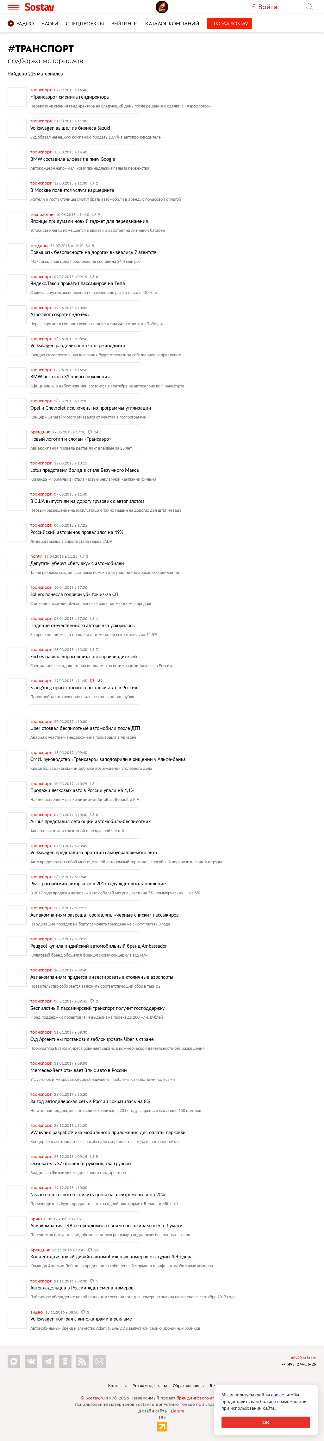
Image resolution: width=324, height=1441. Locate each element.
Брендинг (40, 431)
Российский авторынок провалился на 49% (76, 532)
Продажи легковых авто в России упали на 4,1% (82, 790)
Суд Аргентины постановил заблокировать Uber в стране (92, 1039)
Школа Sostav (229, 23)
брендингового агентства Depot (210, 1398)
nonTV (36, 556)
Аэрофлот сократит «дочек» (60, 314)
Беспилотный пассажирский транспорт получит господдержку (97, 1008)
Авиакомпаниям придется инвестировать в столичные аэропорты (101, 977)
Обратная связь (188, 1386)
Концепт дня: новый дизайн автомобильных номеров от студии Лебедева (111, 1257)
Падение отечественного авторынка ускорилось (82, 625)
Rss (213, 1386)
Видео (37, 1311)
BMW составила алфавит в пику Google (72, 159)
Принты (38, 1218)
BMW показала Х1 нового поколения (70, 377)
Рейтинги (124, 23)
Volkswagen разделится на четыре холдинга (77, 345)
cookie (277, 1394)
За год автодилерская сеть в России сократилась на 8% (90, 1101)
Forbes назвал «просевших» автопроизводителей (83, 656)
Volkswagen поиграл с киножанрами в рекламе (81, 1319)
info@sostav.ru (303, 1358)
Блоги (49, 23)
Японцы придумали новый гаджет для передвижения (89, 221)
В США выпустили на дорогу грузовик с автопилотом (87, 501)
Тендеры (39, 245)
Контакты (117, 1386)
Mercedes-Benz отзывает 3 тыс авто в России (78, 1070)
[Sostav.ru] (52, 7)
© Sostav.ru (92, 1398)
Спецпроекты (85, 23)
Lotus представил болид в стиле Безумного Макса (84, 470)
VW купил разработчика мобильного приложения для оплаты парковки (108, 1132)
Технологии (42, 214)
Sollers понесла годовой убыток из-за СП (74, 594)
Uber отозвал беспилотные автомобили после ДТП (85, 728)
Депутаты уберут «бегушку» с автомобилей (77, 563)
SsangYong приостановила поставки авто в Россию (84, 688)
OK (266, 1422)
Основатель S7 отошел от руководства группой (80, 1163)
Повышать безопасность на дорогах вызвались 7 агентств (93, 252)
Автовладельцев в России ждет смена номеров (82, 1288)
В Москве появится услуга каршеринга (72, 190)
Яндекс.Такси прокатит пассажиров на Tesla (77, 283)
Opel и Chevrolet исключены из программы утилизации (90, 408)
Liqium (177, 1411)
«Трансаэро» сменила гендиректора (69, 97)
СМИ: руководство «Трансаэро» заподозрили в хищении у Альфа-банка (108, 759)
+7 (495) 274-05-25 (298, 1364)
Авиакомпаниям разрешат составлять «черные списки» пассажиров (104, 915)
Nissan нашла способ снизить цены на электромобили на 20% (97, 1195)
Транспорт (41, 89)
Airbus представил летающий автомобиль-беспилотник (90, 821)
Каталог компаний (172, 23)
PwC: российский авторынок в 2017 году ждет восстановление (98, 883)
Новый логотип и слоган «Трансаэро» (70, 439)
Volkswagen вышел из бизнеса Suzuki (70, 128)
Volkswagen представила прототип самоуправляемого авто (93, 852)
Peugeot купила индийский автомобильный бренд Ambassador (98, 946)
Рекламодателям (150, 1386)
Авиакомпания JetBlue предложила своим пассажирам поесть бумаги (106, 1226)
